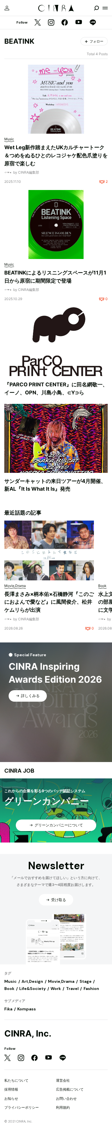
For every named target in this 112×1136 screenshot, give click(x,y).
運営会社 (63, 1080)
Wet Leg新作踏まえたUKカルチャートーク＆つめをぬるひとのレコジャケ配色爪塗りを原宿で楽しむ (56, 155)
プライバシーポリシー (21, 1107)
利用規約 (63, 1107)
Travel (72, 989)
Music (10, 981)
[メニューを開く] (105, 8)
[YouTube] (78, 22)
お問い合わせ (66, 1098)
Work (56, 989)
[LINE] (93, 22)
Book (9, 989)
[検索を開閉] (96, 8)
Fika (8, 1009)
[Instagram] (51, 22)
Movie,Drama (61, 981)
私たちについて (16, 1080)
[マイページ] (7, 8)
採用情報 (11, 1089)
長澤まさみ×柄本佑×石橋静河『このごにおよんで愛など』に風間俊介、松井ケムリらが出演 (49, 602)
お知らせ (11, 1098)
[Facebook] (64, 22)
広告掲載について (70, 1089)
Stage (86, 981)
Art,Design (32, 981)
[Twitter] (37, 22)
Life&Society (32, 989)
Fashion (91, 989)
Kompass (26, 1009)
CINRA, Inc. (27, 1033)
